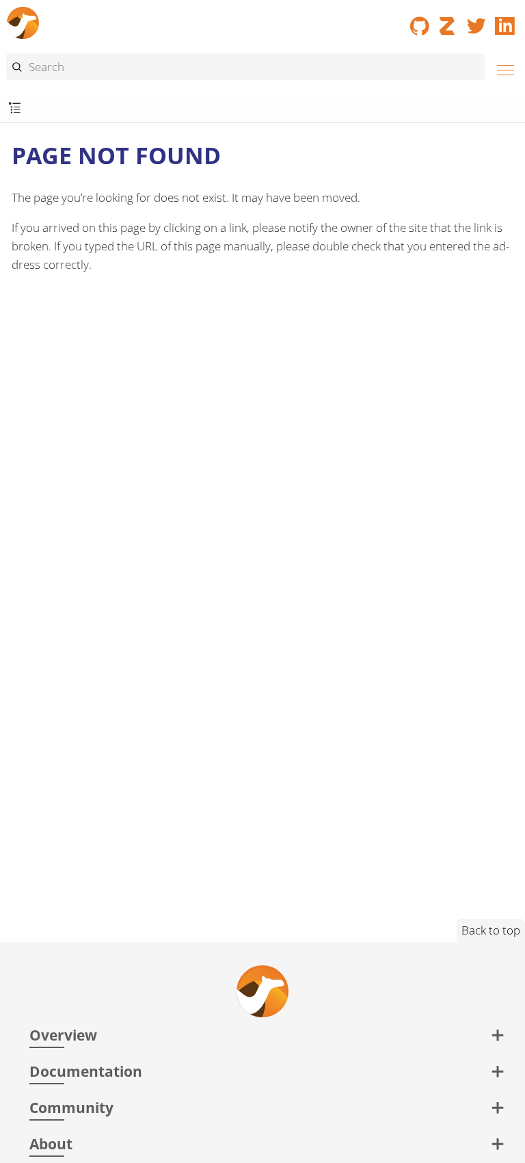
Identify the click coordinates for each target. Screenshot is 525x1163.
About (50, 1143)
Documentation (85, 1071)
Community (71, 1107)
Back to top (490, 930)
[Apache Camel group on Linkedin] (505, 21)
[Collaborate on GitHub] (419, 21)
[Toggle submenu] (14, 108)
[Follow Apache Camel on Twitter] (476, 21)
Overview (63, 1035)
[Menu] (501, 68)
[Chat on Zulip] (448, 21)
